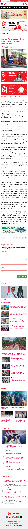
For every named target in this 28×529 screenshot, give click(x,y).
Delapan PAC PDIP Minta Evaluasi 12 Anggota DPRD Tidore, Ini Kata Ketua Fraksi (18, 313)
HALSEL (3, 36)
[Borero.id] (7, 4)
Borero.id (6, 46)
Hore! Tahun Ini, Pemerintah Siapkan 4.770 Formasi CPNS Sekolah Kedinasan (15, 447)
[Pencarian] (26, 4)
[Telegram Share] (23, 238)
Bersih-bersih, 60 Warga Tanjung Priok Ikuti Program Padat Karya (15, 491)
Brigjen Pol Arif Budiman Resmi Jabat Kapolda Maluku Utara (18, 379)
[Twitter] (10, 517)
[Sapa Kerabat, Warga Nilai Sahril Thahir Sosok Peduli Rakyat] (14, 398)
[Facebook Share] (14, 238)
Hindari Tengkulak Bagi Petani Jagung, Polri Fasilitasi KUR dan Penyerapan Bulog (15, 458)
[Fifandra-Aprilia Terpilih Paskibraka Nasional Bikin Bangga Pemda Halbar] (21, 414)
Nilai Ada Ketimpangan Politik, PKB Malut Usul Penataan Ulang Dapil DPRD (18, 307)
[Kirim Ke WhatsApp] (26, 238)
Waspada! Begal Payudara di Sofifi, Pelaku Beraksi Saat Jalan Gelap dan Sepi (15, 481)
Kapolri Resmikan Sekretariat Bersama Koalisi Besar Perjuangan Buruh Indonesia (15, 452)
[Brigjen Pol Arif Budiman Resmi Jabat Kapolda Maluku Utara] (6, 380)
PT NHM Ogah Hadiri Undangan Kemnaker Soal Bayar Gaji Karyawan (15, 468)
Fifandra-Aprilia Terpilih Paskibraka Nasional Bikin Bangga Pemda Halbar (21, 420)
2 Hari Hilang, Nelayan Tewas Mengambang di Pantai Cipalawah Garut (15, 497)
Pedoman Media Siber (14, 523)
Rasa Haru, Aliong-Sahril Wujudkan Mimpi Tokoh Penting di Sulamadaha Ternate (6, 420)
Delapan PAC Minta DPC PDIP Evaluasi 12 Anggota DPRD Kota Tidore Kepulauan (17, 327)
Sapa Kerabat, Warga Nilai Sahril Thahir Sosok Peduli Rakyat (12, 408)
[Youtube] (15, 517)
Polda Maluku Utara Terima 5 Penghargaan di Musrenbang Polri (14, 463)
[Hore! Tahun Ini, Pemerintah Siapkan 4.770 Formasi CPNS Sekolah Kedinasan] (14, 437)
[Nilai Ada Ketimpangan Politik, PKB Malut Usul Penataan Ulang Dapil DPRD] (5, 307)
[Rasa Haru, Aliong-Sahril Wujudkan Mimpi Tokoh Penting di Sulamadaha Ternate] (7, 414)
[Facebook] (7, 517)
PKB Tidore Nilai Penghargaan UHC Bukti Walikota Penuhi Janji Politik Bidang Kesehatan (17, 320)
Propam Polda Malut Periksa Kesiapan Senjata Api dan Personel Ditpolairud (18, 366)
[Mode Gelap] (23, 4)
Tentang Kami (16, 521)
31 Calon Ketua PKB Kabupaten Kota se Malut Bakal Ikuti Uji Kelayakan (14, 301)
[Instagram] (13, 517)
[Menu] (2, 4)
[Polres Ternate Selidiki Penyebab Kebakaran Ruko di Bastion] (6, 359)
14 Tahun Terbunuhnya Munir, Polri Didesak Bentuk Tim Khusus (15, 502)
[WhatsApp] (18, 517)
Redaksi (10, 521)
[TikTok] (21, 517)
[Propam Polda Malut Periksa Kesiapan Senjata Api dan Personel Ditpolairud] (6, 366)
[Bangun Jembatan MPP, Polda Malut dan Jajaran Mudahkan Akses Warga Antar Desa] (14, 343)
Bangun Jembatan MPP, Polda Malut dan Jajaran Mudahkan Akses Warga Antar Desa (13, 354)
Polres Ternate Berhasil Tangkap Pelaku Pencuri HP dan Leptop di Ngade (17, 373)
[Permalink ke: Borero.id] (2, 46)
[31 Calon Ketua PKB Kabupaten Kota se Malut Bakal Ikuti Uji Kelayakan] (14, 292)
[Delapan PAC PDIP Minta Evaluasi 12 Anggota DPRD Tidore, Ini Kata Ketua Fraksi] (5, 314)
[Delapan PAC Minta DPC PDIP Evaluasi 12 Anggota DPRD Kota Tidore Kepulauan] (5, 328)
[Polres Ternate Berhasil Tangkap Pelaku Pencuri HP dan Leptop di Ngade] (6, 373)
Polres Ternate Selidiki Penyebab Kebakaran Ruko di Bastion (18, 359)
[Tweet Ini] (17, 238)
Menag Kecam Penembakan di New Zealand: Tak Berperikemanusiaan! (15, 486)
